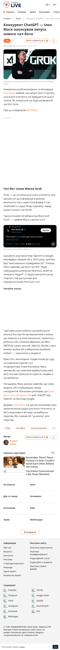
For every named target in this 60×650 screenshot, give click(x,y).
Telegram (12, 595)
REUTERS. (32, 110)
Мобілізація (36, 519)
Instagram (13, 605)
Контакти (8, 555)
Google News (42, 595)
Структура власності (13, 563)
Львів (6, 519)
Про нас (7, 547)
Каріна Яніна (13, 442)
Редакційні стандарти (41, 562)
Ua (47, 4)
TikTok (39, 590)
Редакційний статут (40, 558)
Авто (32, 484)
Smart (18, 18)
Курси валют (9, 571)
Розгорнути (30, 532)
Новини (22, 12)
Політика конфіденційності (39, 553)
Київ (32, 508)
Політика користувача (41, 547)
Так (55, 647)
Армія (33, 12)
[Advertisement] (30, 150)
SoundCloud (42, 605)
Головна (7, 18)
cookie (22, 647)
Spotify (39, 600)
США (8, 428)
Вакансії (7, 551)
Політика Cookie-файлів (38, 567)
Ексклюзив (9, 508)
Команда (7, 567)
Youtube (12, 590)
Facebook (12, 611)
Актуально (9, 484)
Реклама (7, 559)
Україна (10, 12)
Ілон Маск (9, 93)
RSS (38, 611)
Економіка (44, 12)
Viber (10, 600)
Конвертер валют (12, 575)
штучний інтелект (39, 428)
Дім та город (10, 496)
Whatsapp (13, 616)
